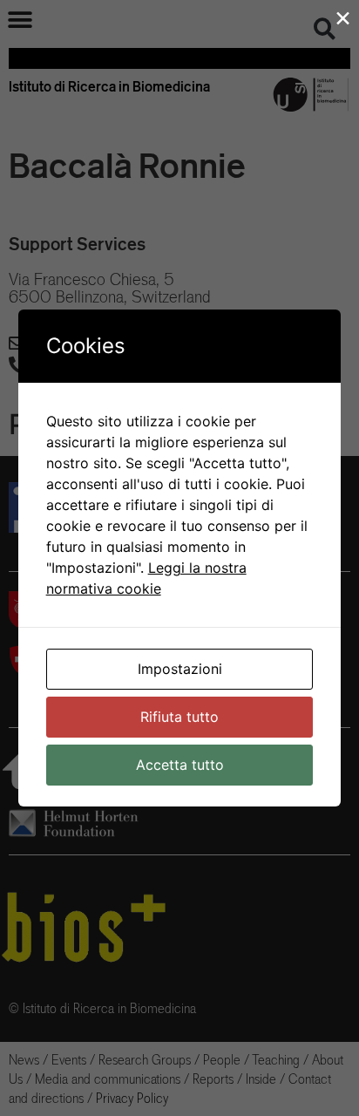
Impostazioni (180, 668)
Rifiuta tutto (179, 716)
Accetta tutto (180, 764)
